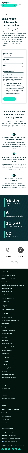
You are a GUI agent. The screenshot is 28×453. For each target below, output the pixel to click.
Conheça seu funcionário (8, 347)
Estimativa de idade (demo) (8, 377)
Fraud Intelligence (6, 295)
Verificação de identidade (8, 275)
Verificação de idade (6, 291)
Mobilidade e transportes (8, 330)
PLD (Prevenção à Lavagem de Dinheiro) (12, 285)
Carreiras (3, 405)
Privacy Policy (11, 81)
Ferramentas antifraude (7, 381)
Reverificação (5, 353)
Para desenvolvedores (7, 374)
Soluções (5, 313)
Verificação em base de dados (9, 282)
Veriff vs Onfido (5, 413)
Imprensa (3, 395)
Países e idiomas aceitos (8, 398)
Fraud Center (5, 364)
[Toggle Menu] (20, 5)
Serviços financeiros (7, 317)
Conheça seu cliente (6, 350)
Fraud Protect (5, 301)
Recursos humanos (6, 333)
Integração (4, 337)
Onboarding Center (6, 368)
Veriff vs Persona (6, 423)
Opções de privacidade (10, 441)
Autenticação (5, 340)
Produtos (5, 271)
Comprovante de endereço (8, 278)
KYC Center (4, 361)
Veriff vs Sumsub (6, 416)
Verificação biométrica (7, 298)
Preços (4, 305)
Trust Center (4, 402)
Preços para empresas (7, 309)
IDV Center (4, 371)
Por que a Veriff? (5, 388)
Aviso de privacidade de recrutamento (11, 438)
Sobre (3, 385)
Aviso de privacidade (7, 428)
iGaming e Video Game (7, 327)
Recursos (5, 357)
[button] (12, 262)
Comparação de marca (10, 409)
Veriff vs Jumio (5, 419)
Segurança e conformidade (8, 435)
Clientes (3, 392)
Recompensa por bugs (7, 432)
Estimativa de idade (6, 288)
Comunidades (5, 323)
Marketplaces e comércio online (10, 320)
